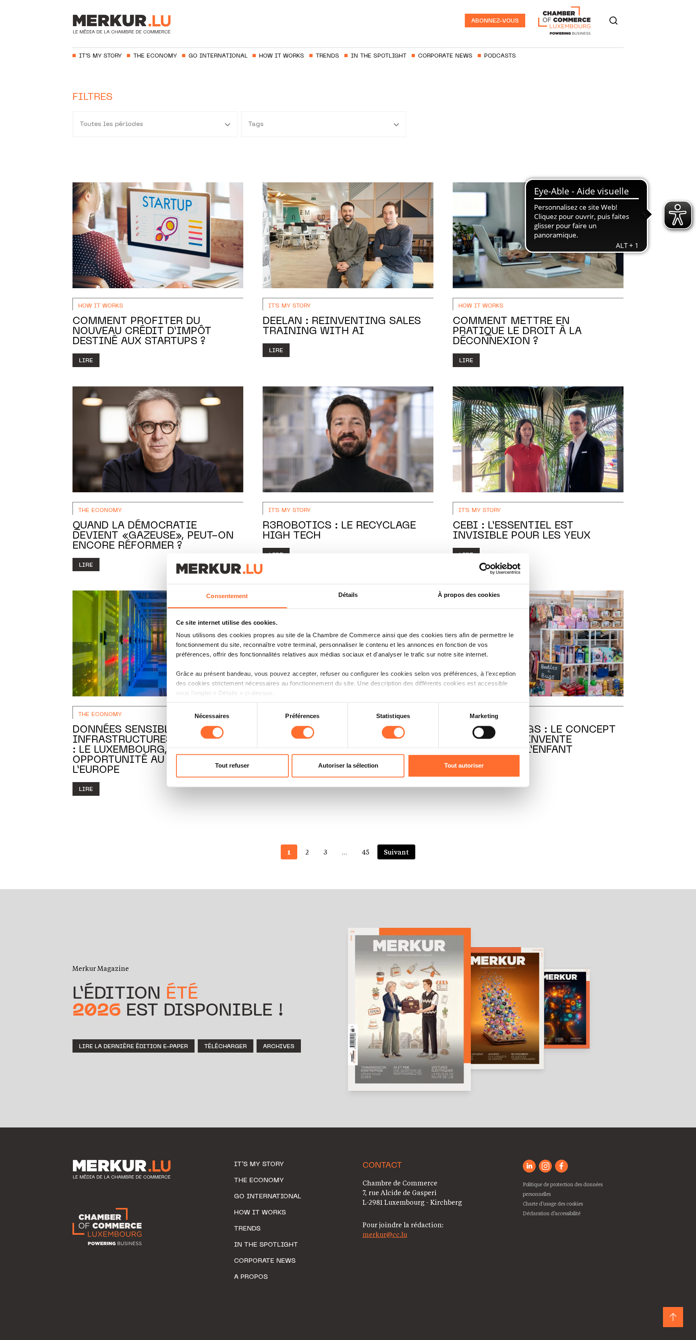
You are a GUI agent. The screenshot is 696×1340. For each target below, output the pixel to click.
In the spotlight (378, 56)
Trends (327, 56)
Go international (218, 56)
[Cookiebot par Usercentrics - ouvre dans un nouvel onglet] (485, 568)
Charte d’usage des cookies (553, 1203)
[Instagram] (545, 1166)
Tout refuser (232, 765)
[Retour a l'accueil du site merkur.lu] (122, 1170)
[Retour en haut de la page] (673, 1317)
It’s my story (100, 56)
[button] (613, 20)
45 (365, 852)
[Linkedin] (529, 1166)
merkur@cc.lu (384, 1234)
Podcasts (500, 56)
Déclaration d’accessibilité (551, 1213)
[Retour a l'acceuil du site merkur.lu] (124, 20)
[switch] (302, 732)
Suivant (396, 852)
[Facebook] (561, 1166)
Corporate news (445, 56)
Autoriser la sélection (348, 765)
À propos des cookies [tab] (469, 595)
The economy (155, 56)
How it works (281, 56)
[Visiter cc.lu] (107, 1226)
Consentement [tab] (227, 596)
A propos (251, 1277)
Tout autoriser (464, 765)
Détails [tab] (348, 595)
